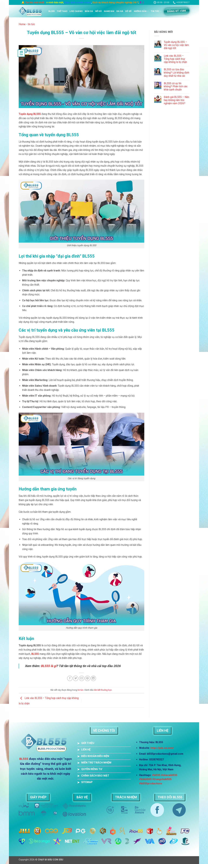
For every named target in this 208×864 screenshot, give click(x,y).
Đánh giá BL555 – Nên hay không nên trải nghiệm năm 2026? (176, 100)
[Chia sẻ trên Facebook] (69, 678)
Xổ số (128, 11)
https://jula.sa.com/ (162, 747)
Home (22, 24)
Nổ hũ (98, 11)
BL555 (51, 11)
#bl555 (156, 775)
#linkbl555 (145, 779)
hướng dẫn (140, 11)
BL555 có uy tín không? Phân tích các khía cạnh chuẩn (176, 86)
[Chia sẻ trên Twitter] (75, 678)
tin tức (155, 11)
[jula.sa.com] (31, 11)
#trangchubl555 (162, 779)
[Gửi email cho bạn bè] (81, 678)
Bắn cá (89, 11)
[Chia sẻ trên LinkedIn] (93, 678)
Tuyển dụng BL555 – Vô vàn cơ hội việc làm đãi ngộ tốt (176, 45)
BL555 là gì (48, 666)
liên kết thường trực (103, 690)
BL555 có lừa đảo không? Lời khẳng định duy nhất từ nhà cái (176, 72)
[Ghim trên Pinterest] (87, 678)
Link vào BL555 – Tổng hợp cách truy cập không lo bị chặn (175, 59)
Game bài (109, 11)
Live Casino (76, 11)
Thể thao (62, 11)
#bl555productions (150, 783)
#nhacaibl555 (169, 775)
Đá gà (120, 11)
